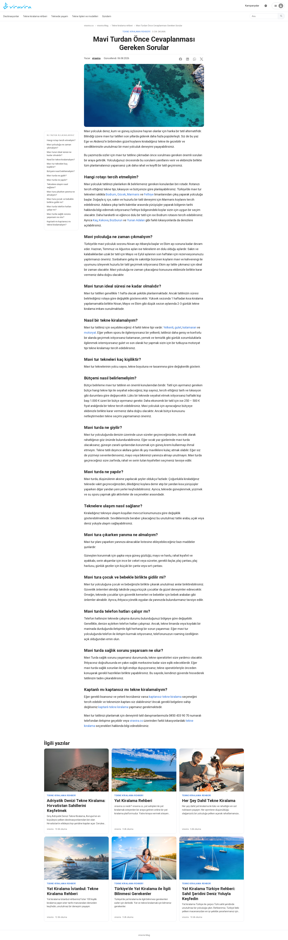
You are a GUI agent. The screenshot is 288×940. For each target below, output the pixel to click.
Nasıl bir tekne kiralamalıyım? (61, 159)
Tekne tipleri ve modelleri (85, 16)
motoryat (90, 332)
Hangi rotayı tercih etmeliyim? (61, 140)
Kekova (103, 220)
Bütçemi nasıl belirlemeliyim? (61, 171)
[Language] (265, 6)
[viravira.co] (17, 5)
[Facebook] (180, 59)
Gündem (106, 16)
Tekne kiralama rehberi (35, 16)
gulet (178, 327)
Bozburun (116, 220)
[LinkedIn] (187, 59)
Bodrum (111, 194)
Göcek (121, 194)
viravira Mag (102, 25)
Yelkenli (168, 327)
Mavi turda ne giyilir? (57, 175)
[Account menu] (278, 5)
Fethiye (149, 194)
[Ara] (281, 16)
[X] (201, 59)
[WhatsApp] (194, 59)
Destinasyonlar (11, 16)
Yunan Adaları (136, 220)
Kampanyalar (252, 5)
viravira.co (89, 25)
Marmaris (133, 194)
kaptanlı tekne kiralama (113, 707)
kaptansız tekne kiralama (165, 696)
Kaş (95, 220)
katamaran (189, 327)
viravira (96, 58)
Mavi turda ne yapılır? (57, 179)
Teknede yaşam (59, 16)
